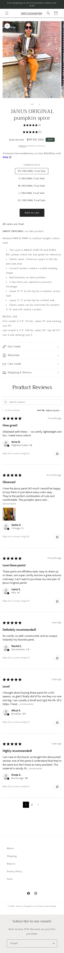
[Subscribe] (53, 943)
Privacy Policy (14, 871)
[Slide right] (39, 104)
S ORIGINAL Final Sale (32, 178)
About (10, 848)
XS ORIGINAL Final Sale (32, 171)
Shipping (22, 146)
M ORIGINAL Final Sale (31, 186)
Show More (9, 504)
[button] (7, 13)
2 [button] (32, 804)
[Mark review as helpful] (57, 453)
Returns (11, 864)
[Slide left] (24, 104)
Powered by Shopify (47, 906)
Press (10, 879)
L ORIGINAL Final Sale (32, 193)
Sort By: (41, 410)
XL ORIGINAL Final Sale (31, 200)
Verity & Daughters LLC (26, 906)
